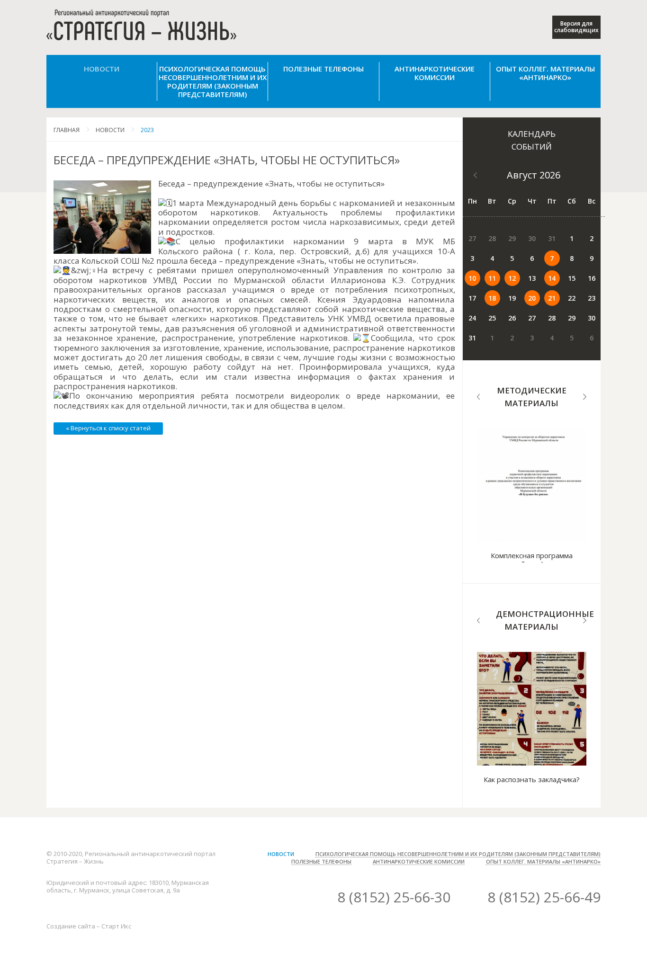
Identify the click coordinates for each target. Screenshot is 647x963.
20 (532, 298)
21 (552, 298)
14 (552, 278)
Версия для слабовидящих (576, 26)
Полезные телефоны (323, 68)
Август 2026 (533, 175)
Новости (101, 68)
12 (512, 278)
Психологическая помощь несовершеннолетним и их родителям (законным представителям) (213, 81)
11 (492, 278)
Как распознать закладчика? (532, 779)
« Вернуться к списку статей (108, 428)
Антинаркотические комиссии (435, 73)
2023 (147, 130)
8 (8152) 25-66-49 (544, 897)
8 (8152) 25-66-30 (393, 897)
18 (492, 298)
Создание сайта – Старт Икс (88, 926)
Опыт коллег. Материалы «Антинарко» (545, 73)
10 (472, 278)
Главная (67, 130)
